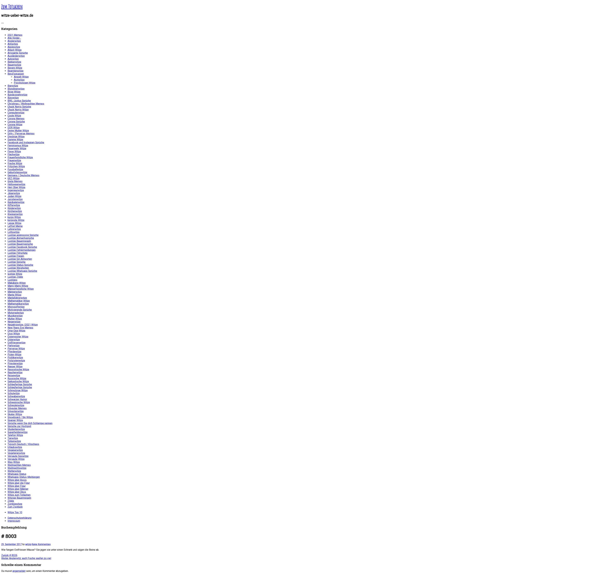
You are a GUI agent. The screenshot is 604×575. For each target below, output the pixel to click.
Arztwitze (19, 79)
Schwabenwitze (16, 396)
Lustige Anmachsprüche (21, 238)
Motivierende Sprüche (20, 309)
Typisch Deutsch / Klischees (23, 444)
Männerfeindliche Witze (21, 288)
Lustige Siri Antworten (20, 258)
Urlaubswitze (15, 447)
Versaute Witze (16, 459)
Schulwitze (14, 393)
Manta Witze (14, 294)
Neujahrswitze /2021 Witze (23, 324)
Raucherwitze (15, 372)
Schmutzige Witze (18, 390)
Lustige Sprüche (16, 261)
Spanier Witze (15, 420)
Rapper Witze (15, 366)
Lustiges (12, 279)
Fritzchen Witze (16, 166)
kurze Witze (14, 217)
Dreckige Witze (16, 136)
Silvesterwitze (16, 411)
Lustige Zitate (15, 276)
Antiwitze (13, 43)
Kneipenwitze (15, 214)
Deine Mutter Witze (18, 130)
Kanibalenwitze (16, 202)
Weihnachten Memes (19, 465)
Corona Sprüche (16, 121)
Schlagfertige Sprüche (20, 384)
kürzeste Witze (16, 220)
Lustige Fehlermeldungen (22, 250)
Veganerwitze (15, 450)
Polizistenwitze (16, 360)
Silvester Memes (17, 408)
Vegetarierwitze (16, 453)
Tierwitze (13, 438)
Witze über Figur (17, 485)
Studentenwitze (16, 429)
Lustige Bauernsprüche (20, 244)
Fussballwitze (15, 169)
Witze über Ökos (17, 491)
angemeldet (18, 570)
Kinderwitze (14, 208)
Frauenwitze (14, 160)
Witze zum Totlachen (19, 494)
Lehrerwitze (14, 229)
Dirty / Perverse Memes (21, 133)
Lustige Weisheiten (18, 267)
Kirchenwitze (15, 211)
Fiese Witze (14, 151)
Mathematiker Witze (19, 300)
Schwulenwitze (16, 405)
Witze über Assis (17, 479)
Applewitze (14, 46)
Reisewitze (14, 375)
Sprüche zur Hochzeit (19, 426)
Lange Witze (14, 223)
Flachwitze (14, 154)
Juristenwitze (15, 199)
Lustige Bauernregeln (19, 241)
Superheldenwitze (18, 432)
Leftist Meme (15, 226)
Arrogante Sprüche (18, 52)
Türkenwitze (14, 441)
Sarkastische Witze (18, 381)
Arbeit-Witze (15, 49)
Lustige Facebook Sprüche (22, 247)
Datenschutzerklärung (19, 517)
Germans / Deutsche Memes (23, 175)
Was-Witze (14, 462)
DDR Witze (14, 127)
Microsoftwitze (16, 306)
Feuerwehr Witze (17, 148)
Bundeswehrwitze (17, 94)
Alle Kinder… (14, 37)
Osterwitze (14, 339)
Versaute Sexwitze (18, 456)
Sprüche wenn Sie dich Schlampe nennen (30, 423)
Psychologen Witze (24, 82)
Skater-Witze (15, 414)
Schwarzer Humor (17, 399)
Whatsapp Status (17, 474)
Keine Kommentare (41, 544)
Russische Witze (17, 378)
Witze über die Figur (19, 482)
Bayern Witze (15, 67)
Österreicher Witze (18, 336)
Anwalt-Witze (21, 76)
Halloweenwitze (16, 184)
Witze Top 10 (15, 512)
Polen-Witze (14, 354)
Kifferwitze (14, 205)
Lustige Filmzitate (18, 253)
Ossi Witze (14, 333)
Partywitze (14, 345)
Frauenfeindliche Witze (20, 157)
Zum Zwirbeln (15, 506)
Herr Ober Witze (16, 187)
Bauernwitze (14, 64)
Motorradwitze (16, 312)
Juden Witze (14, 196)
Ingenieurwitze (16, 190)
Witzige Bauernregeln (19, 497)
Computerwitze (16, 112)
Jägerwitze (14, 193)
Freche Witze (15, 163)
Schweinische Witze (19, 402)
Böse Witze (14, 91)
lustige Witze (15, 273)
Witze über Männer (18, 488)
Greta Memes (15, 181)
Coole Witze (14, 115)
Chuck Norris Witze (18, 109)
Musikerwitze (15, 315)
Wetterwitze (14, 471)
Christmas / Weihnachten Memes (26, 103)
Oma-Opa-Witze (16, 330)
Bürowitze (13, 97)
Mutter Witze (15, 318)
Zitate (11, 500)
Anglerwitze (14, 40)
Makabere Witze (17, 282)
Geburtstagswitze (17, 172)
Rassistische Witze (18, 369)
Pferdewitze (14, 351)
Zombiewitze (15, 503)
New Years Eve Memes (20, 327)
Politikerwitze (15, 357)
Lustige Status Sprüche (20, 264)
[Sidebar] (2, 23)
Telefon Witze (15, 435)
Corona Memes (16, 118)
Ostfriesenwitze (16, 342)
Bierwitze (13, 85)
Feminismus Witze (18, 145)
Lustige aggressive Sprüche (23, 235)
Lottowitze (14, 232)
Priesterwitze (15, 363)
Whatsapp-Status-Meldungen (24, 476)
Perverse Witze (16, 348)
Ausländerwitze (16, 55)
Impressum (14, 520)
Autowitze (13, 58)
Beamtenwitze (15, 70)
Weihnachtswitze (17, 468)
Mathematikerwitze (18, 303)
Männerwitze (15, 291)
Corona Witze (15, 124)
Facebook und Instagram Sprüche (26, 142)
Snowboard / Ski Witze (20, 417)
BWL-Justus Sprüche (19, 100)
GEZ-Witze (14, 178)
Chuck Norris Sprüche (19, 106)
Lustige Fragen (16, 255)
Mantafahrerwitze (17, 297)
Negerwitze (14, 321)
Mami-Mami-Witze (18, 285)
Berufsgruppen (16, 73)
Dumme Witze (15, 139)
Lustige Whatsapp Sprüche (22, 270)
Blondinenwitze (16, 88)
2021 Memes (15, 34)
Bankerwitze (14, 61)
